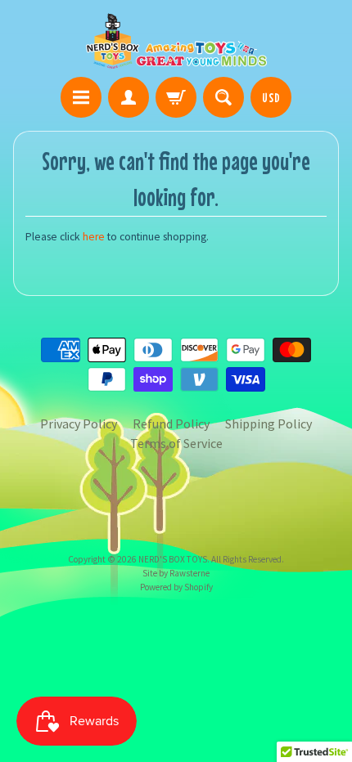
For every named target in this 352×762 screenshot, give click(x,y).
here (94, 237)
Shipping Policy (268, 423)
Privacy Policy (78, 423)
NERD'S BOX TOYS (172, 559)
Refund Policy (171, 423)
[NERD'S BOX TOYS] (176, 41)
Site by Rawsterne (176, 573)
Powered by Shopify (176, 587)
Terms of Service (176, 443)
